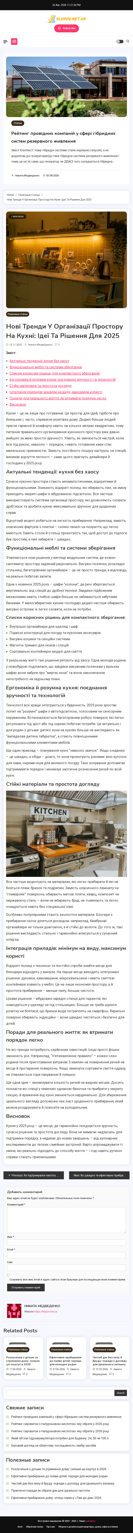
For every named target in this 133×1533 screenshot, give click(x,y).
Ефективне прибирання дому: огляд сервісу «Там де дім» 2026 (56, 1498)
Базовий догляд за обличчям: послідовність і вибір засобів (53, 1445)
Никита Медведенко (27, 175)
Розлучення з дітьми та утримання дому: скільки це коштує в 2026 (23, 1361)
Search (121, 1393)
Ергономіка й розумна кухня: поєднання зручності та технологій (63, 379)
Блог (20, 1526)
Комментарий (16, 1204)
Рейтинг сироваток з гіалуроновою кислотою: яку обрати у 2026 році (60, 1424)
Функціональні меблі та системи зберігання (46, 367)
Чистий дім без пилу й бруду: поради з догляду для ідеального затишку (110, 1361)
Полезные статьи (18, 314)
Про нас (50, 1526)
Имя (10, 1237)
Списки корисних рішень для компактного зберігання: (55, 373)
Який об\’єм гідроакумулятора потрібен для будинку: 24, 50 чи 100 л (60, 1438)
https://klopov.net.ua (45, 1311)
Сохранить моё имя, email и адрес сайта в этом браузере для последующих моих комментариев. (68, 1279)
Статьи (18, 123)
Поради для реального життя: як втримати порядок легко (58, 398)
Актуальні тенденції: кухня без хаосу (39, 361)
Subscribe (69, 28)
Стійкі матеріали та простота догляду (41, 386)
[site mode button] (120, 41)
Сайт (10, 1262)
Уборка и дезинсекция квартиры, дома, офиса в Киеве (88, 1526)
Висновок (18, 404)
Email (11, 1249)
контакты (90, 1521)
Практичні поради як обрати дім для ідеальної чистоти (50, 1490)
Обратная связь (34, 1526)
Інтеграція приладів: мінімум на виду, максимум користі (56, 392)
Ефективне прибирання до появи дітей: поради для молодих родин (65, 1361)
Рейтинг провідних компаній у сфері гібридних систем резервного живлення (66, 1417)
